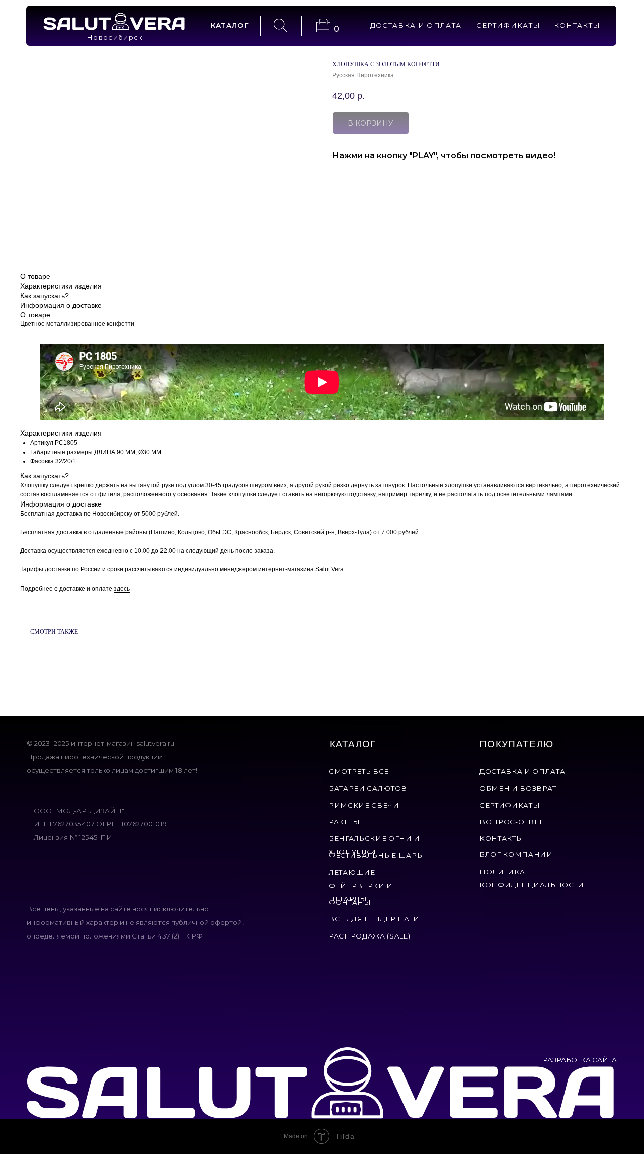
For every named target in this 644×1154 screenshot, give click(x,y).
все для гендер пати (374, 919)
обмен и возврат (517, 788)
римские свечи (364, 805)
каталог (230, 25)
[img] (114, 21)
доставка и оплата (416, 25)
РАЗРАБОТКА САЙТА (580, 1060)
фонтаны (350, 902)
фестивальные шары (376, 855)
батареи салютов (368, 788)
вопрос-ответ (511, 822)
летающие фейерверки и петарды (361, 885)
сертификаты (508, 25)
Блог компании (516, 854)
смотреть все (359, 771)
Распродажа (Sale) (369, 936)
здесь (122, 588)
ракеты (344, 822)
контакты (577, 25)
